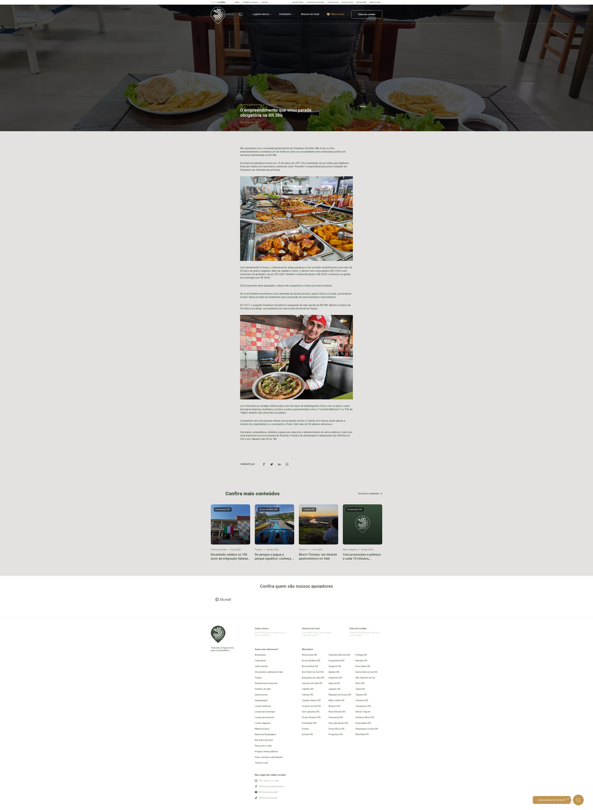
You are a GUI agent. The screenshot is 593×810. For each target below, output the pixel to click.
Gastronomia (261, 694)
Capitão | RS (308, 689)
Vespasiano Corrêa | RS (366, 729)
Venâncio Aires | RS (364, 717)
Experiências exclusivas (266, 683)
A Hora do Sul (347, 2)
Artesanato (260, 655)
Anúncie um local (311, 628)
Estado (305, 729)
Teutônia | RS (361, 700)
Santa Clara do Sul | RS (366, 672)
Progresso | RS (336, 734)
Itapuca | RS (334, 683)
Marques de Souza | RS (340, 694)
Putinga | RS (361, 655)
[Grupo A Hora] (218, 2)
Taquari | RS (361, 694)
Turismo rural (261, 763)
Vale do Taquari (362, 711)
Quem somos (262, 628)
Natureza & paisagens (265, 734)
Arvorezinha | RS (310, 666)
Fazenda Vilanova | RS (339, 655)
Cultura (258, 677)
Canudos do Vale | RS (312, 683)
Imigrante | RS (335, 677)
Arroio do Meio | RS (311, 660)
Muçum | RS (334, 706)
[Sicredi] (223, 599)
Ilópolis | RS (334, 672)
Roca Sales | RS (362, 666)
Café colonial (261, 666)
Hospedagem (261, 700)
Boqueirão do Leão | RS (313, 677)
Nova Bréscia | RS (337, 711)
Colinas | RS (307, 694)
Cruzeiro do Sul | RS (311, 706)
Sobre (237, 2)
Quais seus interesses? (267, 649)
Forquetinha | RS (337, 660)
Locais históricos (263, 706)
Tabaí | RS (360, 689)
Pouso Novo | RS (336, 729)
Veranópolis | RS (363, 723)
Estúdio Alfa (361, 2)
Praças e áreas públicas (266, 751)
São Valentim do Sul (365, 677)
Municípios (307, 649)
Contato (264, 2)
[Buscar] (578, 800)
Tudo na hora (333, 2)
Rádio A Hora (375, 2)
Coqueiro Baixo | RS (311, 700)
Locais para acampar (265, 711)
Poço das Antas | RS (338, 723)
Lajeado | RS (335, 689)
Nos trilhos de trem (264, 740)
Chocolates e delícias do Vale (269, 672)
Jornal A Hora (297, 2)
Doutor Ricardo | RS (311, 717)
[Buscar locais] (241, 14)
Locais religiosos (263, 723)
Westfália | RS (362, 734)
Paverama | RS (336, 717)
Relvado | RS (361, 660)
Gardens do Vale (263, 689)
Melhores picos (262, 729)
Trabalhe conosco (250, 2)
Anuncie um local (310, 14)
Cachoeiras (260, 660)
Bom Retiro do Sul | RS (313, 672)
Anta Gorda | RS (309, 655)
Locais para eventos (264, 717)
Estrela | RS (307, 734)
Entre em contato (366, 14)
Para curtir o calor (263, 746)
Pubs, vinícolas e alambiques (269, 757)
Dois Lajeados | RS (311, 711)
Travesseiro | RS (363, 706)
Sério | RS (360, 683)
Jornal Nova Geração (315, 2)
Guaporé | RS (335, 666)
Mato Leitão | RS (336, 700)
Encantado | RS (309, 723)
